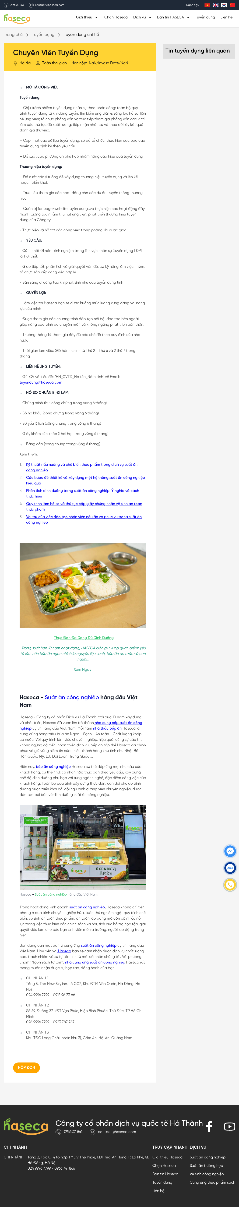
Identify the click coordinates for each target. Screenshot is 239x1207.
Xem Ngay (82, 670)
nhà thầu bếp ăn (107, 729)
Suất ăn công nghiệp (71, 698)
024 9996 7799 (39, 1169)
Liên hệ (226, 17)
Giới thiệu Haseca (167, 1157)
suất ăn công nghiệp (86, 907)
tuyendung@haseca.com (41, 383)
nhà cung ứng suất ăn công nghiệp (94, 962)
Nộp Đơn (26, 1068)
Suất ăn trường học (206, 1166)
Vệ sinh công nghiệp (207, 1174)
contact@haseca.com (49, 5)
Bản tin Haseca (165, 1174)
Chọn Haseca (116, 17)
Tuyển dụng (205, 17)
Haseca (64, 951)
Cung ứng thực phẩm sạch (212, 1183)
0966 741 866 (17, 5)
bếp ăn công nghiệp (53, 767)
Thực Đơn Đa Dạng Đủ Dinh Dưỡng (84, 638)
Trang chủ (13, 35)
